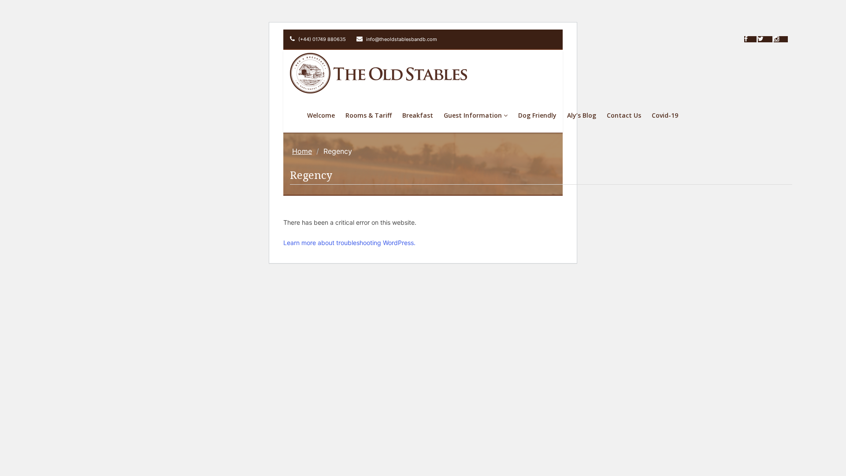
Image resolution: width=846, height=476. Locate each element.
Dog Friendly (537, 115)
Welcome (321, 115)
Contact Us (624, 115)
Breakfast (417, 115)
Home (302, 151)
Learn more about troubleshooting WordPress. (349, 242)
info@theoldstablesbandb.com (401, 39)
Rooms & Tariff (368, 115)
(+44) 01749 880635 (321, 39)
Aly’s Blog (581, 115)
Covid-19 (665, 115)
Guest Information (474, 115)
